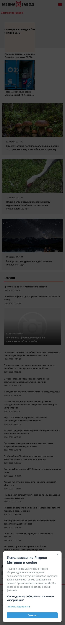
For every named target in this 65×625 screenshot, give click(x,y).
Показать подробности (18, 607)
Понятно (32, 615)
